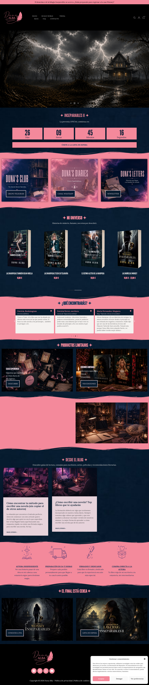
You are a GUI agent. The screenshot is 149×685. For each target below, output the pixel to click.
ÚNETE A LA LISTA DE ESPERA (74, 145)
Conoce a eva (77, 70)
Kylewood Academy (19, 273)
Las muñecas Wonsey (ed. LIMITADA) (93, 273)
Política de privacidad (63, 681)
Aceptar (101, 679)
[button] (145, 659)
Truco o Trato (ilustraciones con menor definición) (129, 275)
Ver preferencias (137, 679)
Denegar (119, 679)
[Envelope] (52, 671)
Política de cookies (81, 681)
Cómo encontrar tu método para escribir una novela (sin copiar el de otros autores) (25, 506)
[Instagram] (40, 671)
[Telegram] (34, 671)
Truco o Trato (56, 273)
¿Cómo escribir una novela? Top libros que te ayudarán (73, 504)
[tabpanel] (19, 256)
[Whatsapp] (46, 671)
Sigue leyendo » (12, 532)
